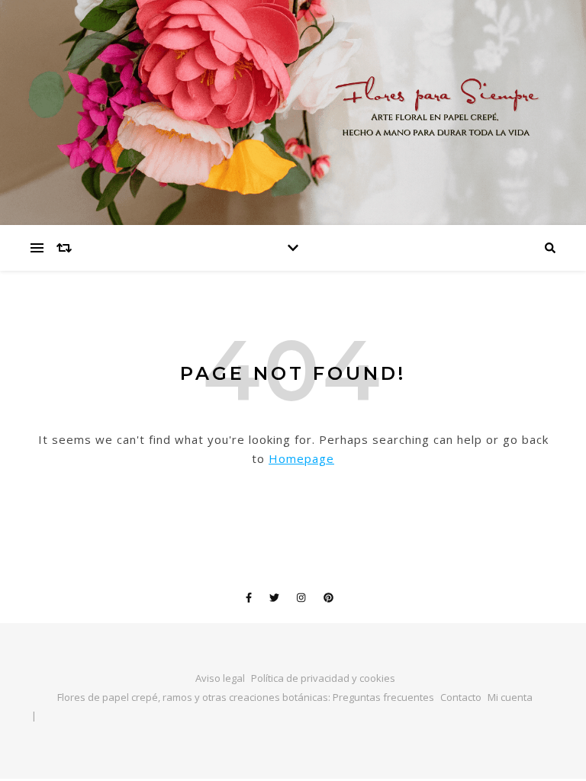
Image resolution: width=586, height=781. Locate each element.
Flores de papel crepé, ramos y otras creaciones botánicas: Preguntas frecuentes (245, 697)
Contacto (460, 697)
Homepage (301, 458)
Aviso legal (220, 678)
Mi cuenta (510, 697)
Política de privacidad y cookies (323, 678)
